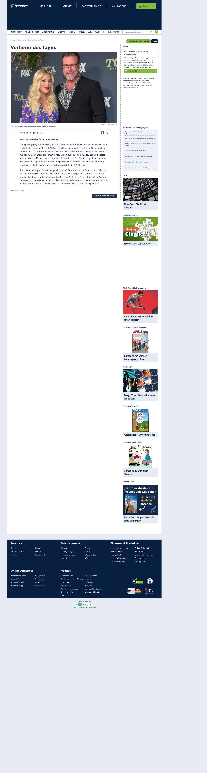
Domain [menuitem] (97, 32)
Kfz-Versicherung (117, 561)
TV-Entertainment (91, 6)
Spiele (87, 548)
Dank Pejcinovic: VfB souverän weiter (135, 150)
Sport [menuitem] (19, 32)
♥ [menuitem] (103, 32)
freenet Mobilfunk (18, 576)
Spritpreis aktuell (18, 551)
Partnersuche (40, 555)
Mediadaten (90, 582)
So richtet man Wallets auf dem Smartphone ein (139, 168)
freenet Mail (115, 555)
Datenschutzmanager (70, 589)
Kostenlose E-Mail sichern (138, 41)
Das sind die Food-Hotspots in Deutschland (137, 162)
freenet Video (40, 576)
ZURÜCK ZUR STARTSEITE (104, 195)
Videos (88, 551)
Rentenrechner (141, 558)
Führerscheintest (68, 555)
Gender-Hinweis (92, 576)
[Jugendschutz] (84, 604)
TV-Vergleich (140, 561)
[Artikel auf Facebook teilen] (102, 133)
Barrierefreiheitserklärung (72, 579)
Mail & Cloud (119, 6)
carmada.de (40, 585)
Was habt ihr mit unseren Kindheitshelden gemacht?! (140, 138)
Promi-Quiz (65, 558)
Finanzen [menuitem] (29, 32)
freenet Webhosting (118, 558)
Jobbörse (39, 548)
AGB (62, 595)
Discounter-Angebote (119, 548)
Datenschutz (66, 585)
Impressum (65, 582)
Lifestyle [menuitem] (61, 32)
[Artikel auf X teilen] (106, 133)
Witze (87, 558)
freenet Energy (17, 585)
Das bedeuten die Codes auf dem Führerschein (139, 156)
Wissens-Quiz (90, 555)
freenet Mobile (41, 579)
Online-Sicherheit (142, 548)
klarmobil (39, 582)
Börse (13, 548)
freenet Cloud (116, 551)
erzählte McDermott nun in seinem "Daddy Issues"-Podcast (76, 154)
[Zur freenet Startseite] (18, 6)
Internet (66, 6)
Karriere (88, 585)
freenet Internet (17, 582)
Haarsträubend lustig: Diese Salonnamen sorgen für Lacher (140, 144)
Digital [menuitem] (72, 32)
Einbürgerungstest (68, 551)
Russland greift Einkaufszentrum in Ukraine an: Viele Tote (140, 132)
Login (154, 41)
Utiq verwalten (67, 592)
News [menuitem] (13, 32)
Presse (88, 579)
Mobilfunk (46, 6)
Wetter (38, 551)
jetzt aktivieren (133, 71)
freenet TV (15, 579)
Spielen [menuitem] (82, 32)
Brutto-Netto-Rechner (144, 555)
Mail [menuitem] (90, 32)
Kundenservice (67, 576)
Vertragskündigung (93, 589)
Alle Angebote (148, 6)
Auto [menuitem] (37, 32)
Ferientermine (17, 555)
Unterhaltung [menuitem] (48, 32)
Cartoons (64, 548)
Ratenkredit (140, 551)
